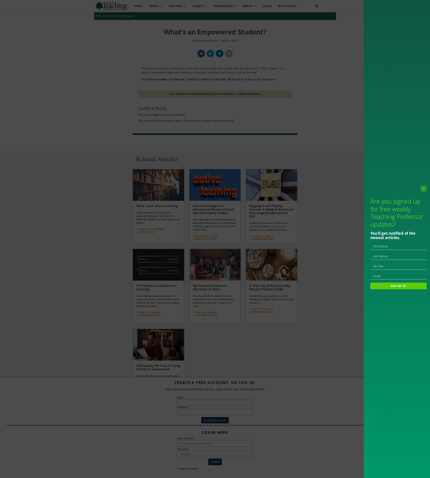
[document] (215, 239)
